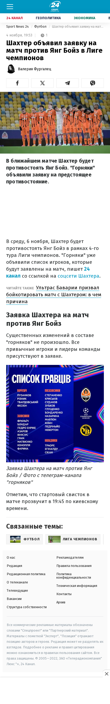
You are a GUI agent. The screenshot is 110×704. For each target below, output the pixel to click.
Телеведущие (17, 590)
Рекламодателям (70, 557)
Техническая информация (76, 586)
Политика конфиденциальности (73, 575)
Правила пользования (74, 566)
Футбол (40, 26)
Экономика (84, 18)
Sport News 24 (18, 26)
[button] (17, 83)
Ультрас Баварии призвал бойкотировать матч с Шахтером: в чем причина (53, 294)
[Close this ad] (106, 673)
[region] (55, 691)
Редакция (14, 566)
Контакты (64, 594)
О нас (11, 557)
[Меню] (10, 6)
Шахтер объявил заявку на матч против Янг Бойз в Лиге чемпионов (78, 26)
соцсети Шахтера (78, 276)
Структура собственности (27, 607)
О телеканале (17, 582)
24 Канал (14, 18)
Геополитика (48, 18)
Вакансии (14, 599)
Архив (60, 602)
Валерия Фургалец (34, 69)
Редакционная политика (26, 574)
